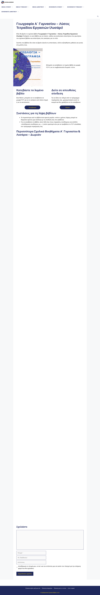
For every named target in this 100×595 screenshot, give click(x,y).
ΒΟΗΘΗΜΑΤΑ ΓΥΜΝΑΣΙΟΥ (74, 7)
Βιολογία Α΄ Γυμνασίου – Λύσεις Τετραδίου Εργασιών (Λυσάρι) (50, 365)
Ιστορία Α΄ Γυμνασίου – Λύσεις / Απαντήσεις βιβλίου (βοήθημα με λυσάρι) (27, 295)
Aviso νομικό (71, 588)
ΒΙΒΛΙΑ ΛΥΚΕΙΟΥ (6, 7)
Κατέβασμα (32, 107)
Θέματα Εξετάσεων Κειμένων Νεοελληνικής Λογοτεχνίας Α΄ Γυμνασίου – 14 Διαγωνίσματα (72, 251)
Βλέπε (68, 107)
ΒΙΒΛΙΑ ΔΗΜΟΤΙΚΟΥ (38, 7)
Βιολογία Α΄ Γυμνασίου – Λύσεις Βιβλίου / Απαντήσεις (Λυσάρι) (27, 365)
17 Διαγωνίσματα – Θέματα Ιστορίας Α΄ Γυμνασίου (72, 292)
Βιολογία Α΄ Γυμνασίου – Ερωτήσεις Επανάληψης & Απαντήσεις (50, 384)
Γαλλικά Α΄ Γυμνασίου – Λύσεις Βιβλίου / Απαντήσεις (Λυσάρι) (27, 480)
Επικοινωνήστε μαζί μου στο (33, 588)
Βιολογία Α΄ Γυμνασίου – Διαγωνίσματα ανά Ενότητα (27, 382)
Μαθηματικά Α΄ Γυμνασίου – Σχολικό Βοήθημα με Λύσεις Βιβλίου (50, 313)
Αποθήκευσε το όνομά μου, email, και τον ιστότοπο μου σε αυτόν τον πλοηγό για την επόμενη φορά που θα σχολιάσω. (49, 567)
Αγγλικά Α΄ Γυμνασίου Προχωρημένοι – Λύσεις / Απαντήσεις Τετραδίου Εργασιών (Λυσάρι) (73, 463)
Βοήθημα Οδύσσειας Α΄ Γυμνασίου (50, 213)
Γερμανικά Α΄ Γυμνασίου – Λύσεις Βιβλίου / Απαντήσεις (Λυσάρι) (73, 501)
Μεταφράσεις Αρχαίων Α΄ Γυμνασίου (73, 170)
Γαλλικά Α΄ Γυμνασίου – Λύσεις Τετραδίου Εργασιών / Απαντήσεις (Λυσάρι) (50, 481)
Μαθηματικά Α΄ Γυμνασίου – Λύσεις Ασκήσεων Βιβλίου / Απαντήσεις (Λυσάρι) (27, 314)
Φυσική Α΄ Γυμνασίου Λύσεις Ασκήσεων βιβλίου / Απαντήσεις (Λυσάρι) (50, 331)
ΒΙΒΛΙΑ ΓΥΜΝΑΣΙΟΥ (21, 7)
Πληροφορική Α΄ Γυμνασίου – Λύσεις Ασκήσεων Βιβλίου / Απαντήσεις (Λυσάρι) (27, 441)
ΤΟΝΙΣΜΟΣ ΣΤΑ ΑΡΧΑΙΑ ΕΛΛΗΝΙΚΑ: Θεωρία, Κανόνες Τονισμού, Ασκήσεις (50, 171)
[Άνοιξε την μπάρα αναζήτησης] (98, 16)
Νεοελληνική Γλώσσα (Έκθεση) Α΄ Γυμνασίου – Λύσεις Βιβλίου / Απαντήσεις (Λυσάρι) (27, 255)
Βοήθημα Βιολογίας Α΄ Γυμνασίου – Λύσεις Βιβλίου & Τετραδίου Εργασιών (73, 366)
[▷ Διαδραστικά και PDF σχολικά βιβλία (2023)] (7, 2)
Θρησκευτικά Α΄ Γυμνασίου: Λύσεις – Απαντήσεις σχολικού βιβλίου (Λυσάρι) (73, 403)
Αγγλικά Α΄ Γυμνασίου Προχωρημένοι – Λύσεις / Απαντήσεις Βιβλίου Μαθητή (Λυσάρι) (50, 443)
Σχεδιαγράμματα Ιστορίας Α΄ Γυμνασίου (50, 295)
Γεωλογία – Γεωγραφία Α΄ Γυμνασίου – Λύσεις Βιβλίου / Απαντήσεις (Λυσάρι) (73, 385)
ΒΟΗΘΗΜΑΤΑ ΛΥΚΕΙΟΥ (55, 7)
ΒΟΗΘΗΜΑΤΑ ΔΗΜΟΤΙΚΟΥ (9, 11)
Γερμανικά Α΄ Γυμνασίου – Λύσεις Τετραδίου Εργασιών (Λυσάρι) (27, 518)
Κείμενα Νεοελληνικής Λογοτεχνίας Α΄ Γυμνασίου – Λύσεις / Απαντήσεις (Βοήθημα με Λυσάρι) (50, 254)
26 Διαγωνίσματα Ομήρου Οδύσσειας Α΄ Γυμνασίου (73, 211)
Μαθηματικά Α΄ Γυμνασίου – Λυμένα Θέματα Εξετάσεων (73, 310)
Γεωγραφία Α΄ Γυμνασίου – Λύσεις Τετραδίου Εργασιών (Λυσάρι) (27, 423)
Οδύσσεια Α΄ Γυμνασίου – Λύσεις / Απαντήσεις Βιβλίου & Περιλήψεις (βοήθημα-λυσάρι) (27, 213)
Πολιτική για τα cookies (60, 588)
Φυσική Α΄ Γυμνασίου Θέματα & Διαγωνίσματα (72, 350)
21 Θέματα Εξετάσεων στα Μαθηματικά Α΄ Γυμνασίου (27, 328)
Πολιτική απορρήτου (47, 588)
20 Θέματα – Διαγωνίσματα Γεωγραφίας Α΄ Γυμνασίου (50, 400)
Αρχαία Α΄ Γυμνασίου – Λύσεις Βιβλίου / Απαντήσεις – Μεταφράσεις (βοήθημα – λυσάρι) (27, 172)
